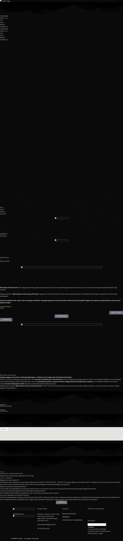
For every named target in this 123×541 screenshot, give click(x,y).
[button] (61, 476)
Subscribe (91, 527)
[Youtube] (94, 515)
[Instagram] (90, 515)
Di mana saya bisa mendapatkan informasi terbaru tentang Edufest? (22, 491)
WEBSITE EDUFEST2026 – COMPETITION (53, 482)
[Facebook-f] (99, 515)
